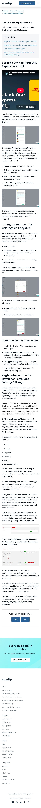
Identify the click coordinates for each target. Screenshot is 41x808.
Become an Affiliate (8, 780)
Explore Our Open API (9, 710)
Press (4, 770)
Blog (3, 744)
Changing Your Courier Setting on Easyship (20, 45)
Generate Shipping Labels (11, 694)
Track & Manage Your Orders (12, 697)
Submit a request (27, 3)
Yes (15, 619)
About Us (5, 766)
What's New (6, 773)
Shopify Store (6, 726)
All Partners (6, 736)
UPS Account (6, 722)
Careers (4, 776)
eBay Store (5, 729)
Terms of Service (14, 794)
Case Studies (6, 748)
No (25, 619)
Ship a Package (7, 690)
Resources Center (8, 751)
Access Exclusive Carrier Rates (12, 700)
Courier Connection (17, 11)
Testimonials (6, 758)
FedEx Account (7, 719)
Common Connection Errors (14, 49)
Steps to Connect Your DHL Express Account (20, 42)
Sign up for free (20, 660)
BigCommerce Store (9, 732)
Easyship (5, 11)
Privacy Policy (27, 794)
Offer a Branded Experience (11, 707)
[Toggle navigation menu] (38, 3)
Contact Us (5, 783)
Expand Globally (7, 704)
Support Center (7, 754)
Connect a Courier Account (13, 13)
